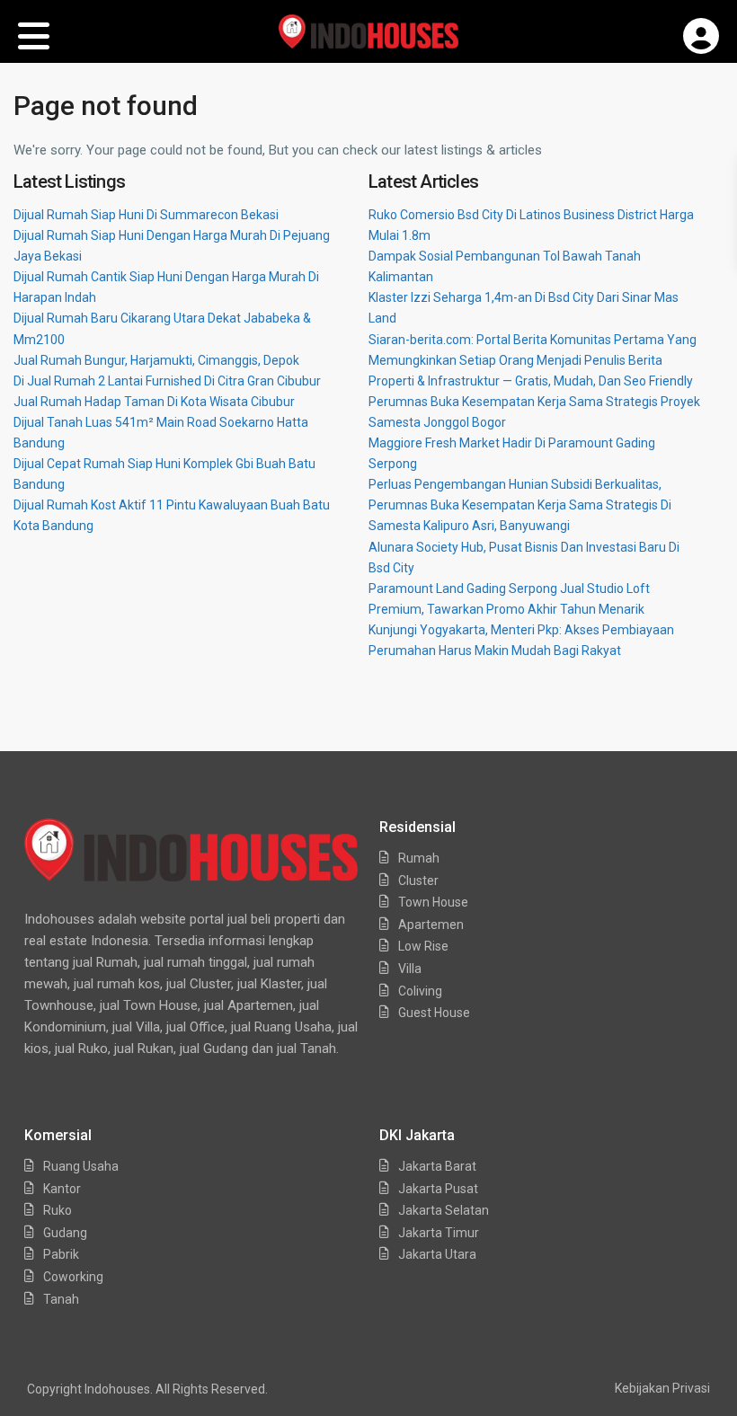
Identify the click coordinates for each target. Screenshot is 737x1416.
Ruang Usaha (81, 1166)
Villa (410, 968)
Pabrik (61, 1254)
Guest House (434, 1012)
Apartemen (431, 924)
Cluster (418, 880)
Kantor (62, 1188)
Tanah (61, 1299)
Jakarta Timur (438, 1233)
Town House (433, 902)
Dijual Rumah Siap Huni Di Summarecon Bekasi (146, 215)
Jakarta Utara (437, 1254)
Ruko (57, 1210)
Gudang (65, 1233)
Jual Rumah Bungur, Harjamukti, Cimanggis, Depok (156, 360)
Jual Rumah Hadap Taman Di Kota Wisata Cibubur (154, 401)
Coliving (420, 991)
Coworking (73, 1277)
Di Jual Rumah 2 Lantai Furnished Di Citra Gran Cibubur (167, 381)
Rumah (419, 858)
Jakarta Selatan (443, 1210)
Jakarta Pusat (438, 1188)
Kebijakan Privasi (662, 1388)
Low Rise (423, 946)
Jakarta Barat (437, 1166)
